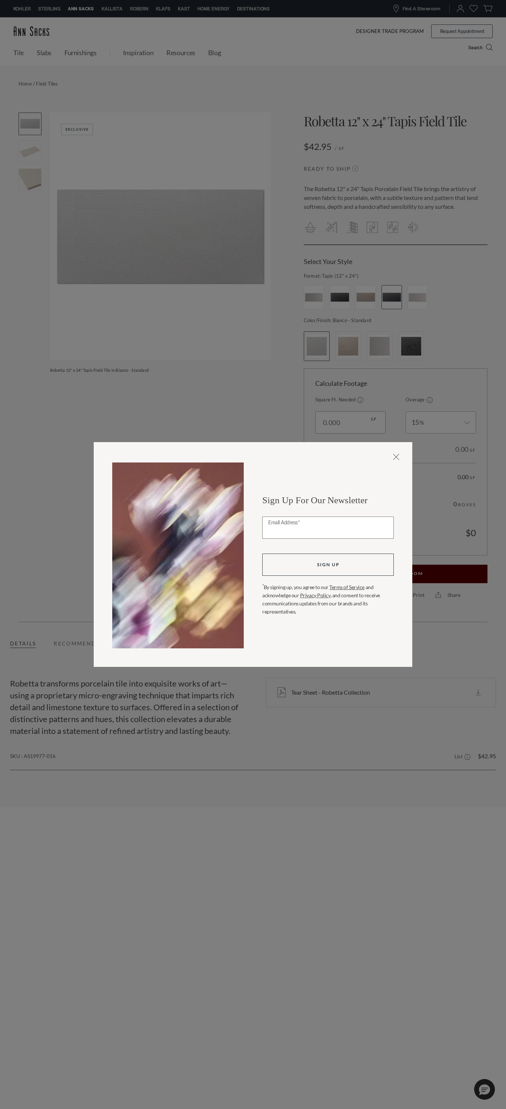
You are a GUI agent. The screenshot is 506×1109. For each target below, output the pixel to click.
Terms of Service (346, 587)
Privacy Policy (315, 595)
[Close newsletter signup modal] (396, 456)
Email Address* (284, 522)
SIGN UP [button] (328, 564)
